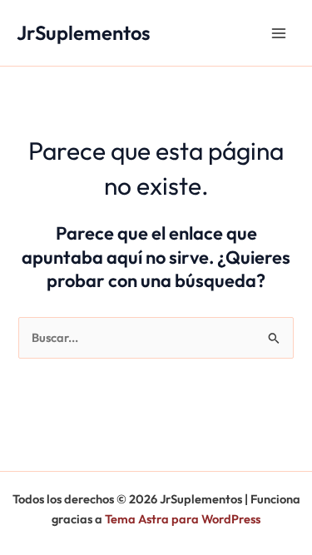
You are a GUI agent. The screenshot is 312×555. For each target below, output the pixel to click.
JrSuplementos (84, 32)
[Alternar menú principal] (278, 32)
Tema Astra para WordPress (182, 519)
